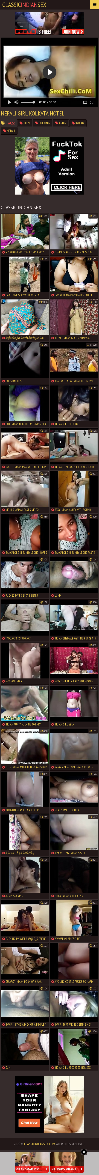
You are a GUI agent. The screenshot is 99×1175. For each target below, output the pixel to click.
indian (79, 123)
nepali (10, 131)
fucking (44, 123)
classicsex (24, 4)
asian (62, 123)
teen (26, 123)
